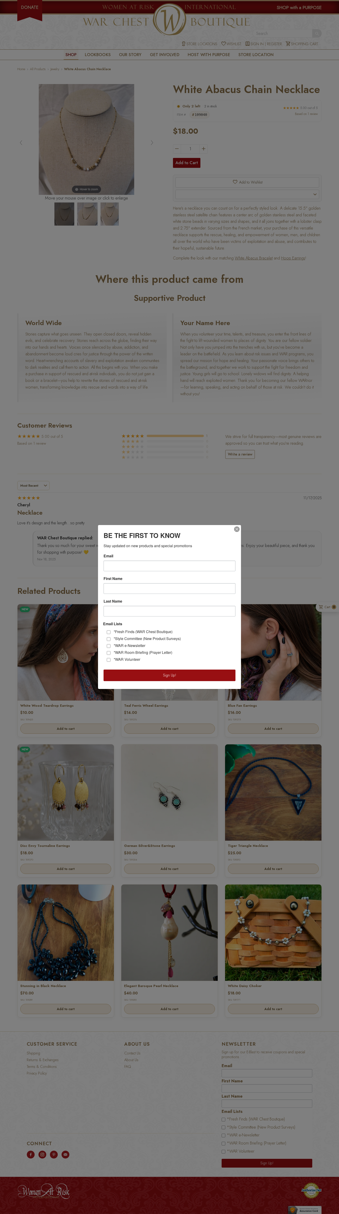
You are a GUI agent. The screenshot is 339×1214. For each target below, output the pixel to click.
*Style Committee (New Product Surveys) (147, 638)
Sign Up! (169, 675)
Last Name (113, 601)
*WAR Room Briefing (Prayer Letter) (143, 652)
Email (108, 556)
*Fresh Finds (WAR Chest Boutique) (143, 631)
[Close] (237, 529)
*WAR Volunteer (127, 659)
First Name (113, 578)
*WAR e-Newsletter (129, 645)
